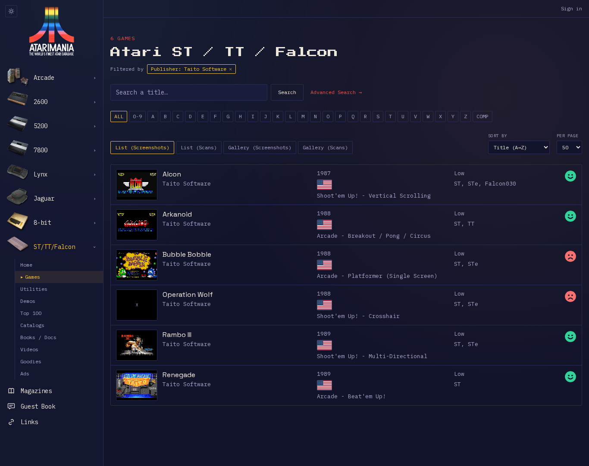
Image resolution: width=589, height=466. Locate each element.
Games (30, 277)
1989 (324, 333)
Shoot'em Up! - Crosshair (358, 316)
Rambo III (177, 334)
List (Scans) (199, 147)
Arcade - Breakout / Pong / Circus (374, 235)
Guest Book (38, 406)
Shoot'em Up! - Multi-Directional (372, 356)
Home (26, 264)
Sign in (571, 8)
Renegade (179, 374)
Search (287, 92)
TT (471, 223)
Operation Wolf (188, 294)
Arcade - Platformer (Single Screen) (377, 276)
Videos (29, 349)
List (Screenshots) (142, 147)
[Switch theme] (11, 11)
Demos (27, 301)
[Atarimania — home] (51, 31)
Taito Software (187, 183)
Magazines (36, 391)
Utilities (33, 289)
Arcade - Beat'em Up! (351, 396)
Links (29, 422)
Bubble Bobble (187, 254)
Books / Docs (38, 337)
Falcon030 (500, 183)
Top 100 (30, 313)
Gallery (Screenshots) (259, 147)
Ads (24, 373)
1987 (324, 173)
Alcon (172, 174)
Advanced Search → (336, 92)
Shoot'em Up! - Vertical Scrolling (374, 195)
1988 (324, 213)
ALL (118, 116)
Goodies (30, 361)
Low (459, 173)
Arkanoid (177, 214)
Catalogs (32, 325)
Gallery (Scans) (325, 147)
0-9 (137, 116)
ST (457, 183)
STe (473, 183)
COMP (482, 116)
